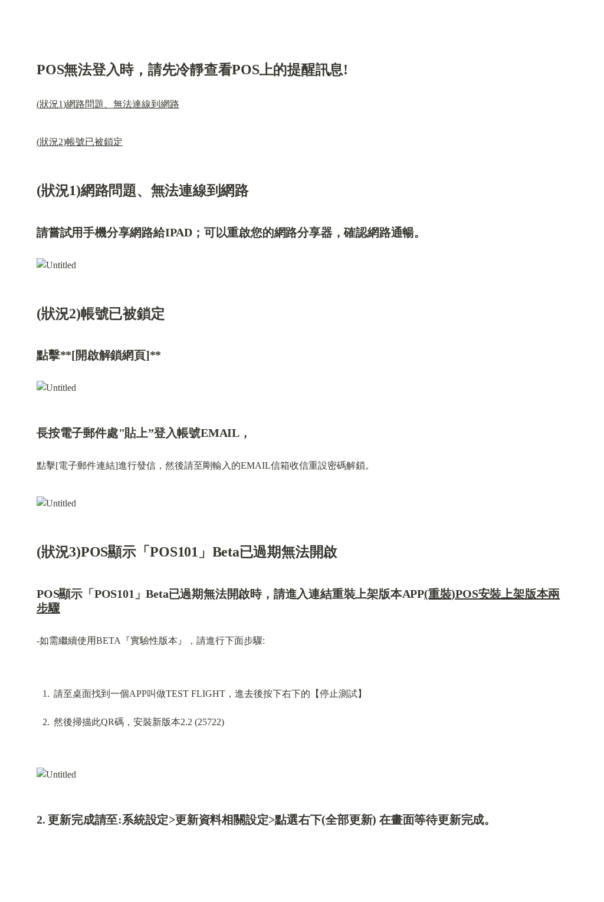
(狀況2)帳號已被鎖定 (80, 142)
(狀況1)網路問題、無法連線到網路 (108, 104)
